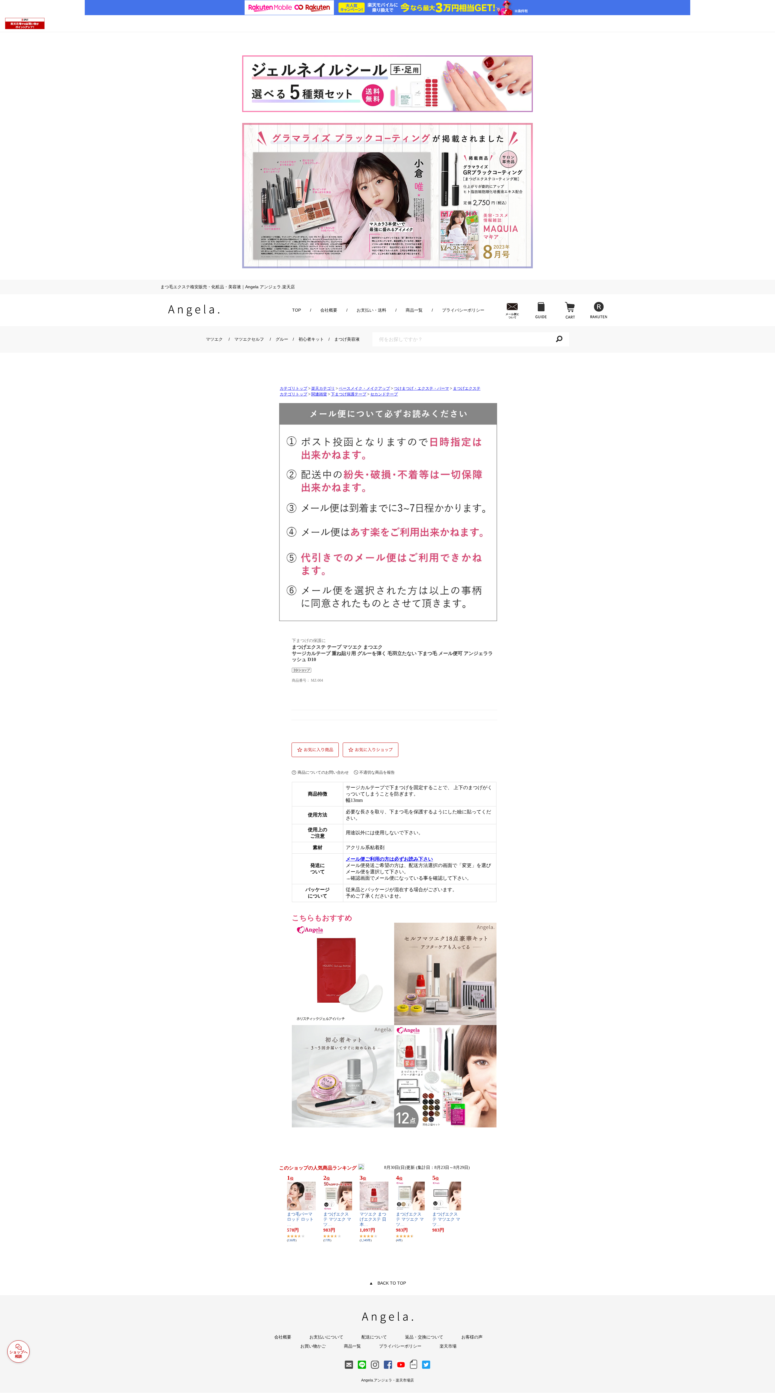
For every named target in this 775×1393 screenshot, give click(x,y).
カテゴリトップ (293, 388)
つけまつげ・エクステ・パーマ (421, 388)
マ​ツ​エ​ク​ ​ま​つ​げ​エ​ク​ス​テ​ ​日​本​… (373, 1219)
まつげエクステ (466, 388)
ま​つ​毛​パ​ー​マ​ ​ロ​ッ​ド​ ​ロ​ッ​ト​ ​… (301, 1219)
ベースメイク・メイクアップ (364, 388)
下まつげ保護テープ (348, 394)
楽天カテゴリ (323, 388)
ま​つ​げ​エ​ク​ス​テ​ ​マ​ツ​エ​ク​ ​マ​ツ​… (337, 1219)
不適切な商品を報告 (377, 772)
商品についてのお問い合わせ (323, 772)
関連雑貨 (319, 394)
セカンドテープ (384, 394)
